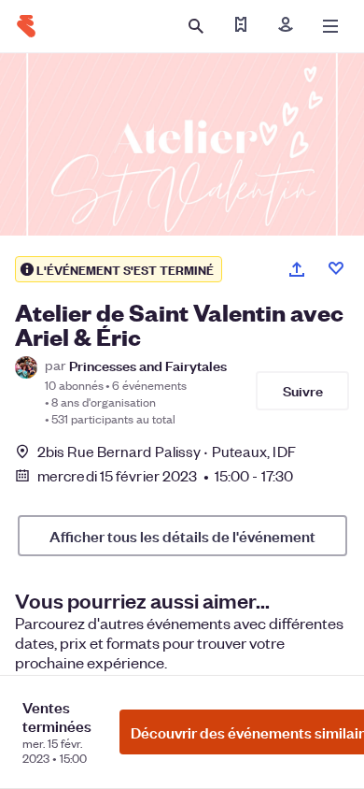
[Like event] (336, 268)
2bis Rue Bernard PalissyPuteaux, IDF (166, 451)
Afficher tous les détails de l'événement (182, 535)
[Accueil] (26, 26)
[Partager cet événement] (296, 269)
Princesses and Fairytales (148, 365)
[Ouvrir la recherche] (196, 26)
